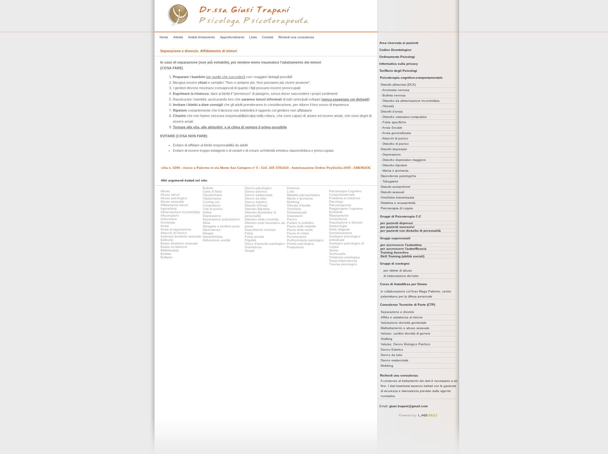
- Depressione (391, 154)
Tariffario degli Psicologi (397, 70)
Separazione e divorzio (346, 222)
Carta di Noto (212, 191)
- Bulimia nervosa (393, 95)
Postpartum (295, 247)
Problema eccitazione (344, 198)
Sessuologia (338, 226)
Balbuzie (167, 240)
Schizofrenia (338, 219)
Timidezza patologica (344, 257)
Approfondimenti (232, 37)
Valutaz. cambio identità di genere (405, 333)
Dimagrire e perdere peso (221, 226)
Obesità (388, 106)
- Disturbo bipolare (394, 165)
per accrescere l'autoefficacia (403, 248)
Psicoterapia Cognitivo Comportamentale (345, 192)
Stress (333, 250)
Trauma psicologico (343, 264)
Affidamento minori (174, 205)
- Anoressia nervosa (395, 90)
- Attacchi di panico (394, 138)
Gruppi (250, 250)
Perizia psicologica (300, 243)
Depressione (212, 216)
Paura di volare (298, 233)
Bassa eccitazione (174, 246)
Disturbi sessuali (392, 192)
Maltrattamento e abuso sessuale (405, 328)
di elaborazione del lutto (401, 276)
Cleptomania (212, 198)
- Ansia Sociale (391, 127)
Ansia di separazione (176, 229)
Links (253, 37)
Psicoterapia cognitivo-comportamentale (411, 77)
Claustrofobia (212, 195)
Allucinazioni (170, 215)
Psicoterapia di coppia (397, 208)
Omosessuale (297, 212)
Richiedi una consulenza (296, 37)
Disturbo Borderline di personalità (260, 214)
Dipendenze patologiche (398, 176)
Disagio (208, 233)
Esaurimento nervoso (260, 229)
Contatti (267, 37)
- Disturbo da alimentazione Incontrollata (410, 100)
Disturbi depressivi (394, 149)
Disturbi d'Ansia (256, 205)
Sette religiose (339, 229)
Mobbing (293, 202)
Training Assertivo (394, 252)
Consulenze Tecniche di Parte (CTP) (407, 304)
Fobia (249, 233)
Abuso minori (170, 194)
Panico (292, 219)
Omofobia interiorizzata (397, 197)
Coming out (211, 202)
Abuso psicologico (174, 198)
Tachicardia (337, 253)
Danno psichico (256, 191)
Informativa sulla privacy (397, 63)
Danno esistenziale (259, 195)
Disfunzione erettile (217, 240)
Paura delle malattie (301, 226)
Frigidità (250, 240)
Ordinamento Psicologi (396, 56)
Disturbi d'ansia (392, 111)
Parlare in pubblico (300, 222)
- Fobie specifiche (393, 122)
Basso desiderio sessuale (179, 243)
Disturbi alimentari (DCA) (398, 84)
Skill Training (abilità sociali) (402, 256)
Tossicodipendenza (343, 260)
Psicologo (336, 201)
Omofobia (294, 209)
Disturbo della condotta (262, 219)
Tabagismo (390, 181)
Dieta (206, 222)
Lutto (290, 191)
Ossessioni (295, 216)
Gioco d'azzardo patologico (265, 243)
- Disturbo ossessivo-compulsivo (404, 117)
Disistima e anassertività (398, 203)
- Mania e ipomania (394, 170)
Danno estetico (256, 202)
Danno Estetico (392, 349)
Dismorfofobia (213, 236)
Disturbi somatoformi (395, 186)
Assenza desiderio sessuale (181, 236)
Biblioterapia (170, 250)
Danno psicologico (258, 188)
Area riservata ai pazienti (397, 43)
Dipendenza (211, 229)
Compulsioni (211, 205)
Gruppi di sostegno (394, 263)
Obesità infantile (299, 205)
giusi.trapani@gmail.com (408, 406)
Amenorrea (169, 219)
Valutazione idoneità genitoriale (404, 322)
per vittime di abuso (397, 270)
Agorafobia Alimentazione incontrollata (180, 210)
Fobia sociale (254, 236)
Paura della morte (300, 229)
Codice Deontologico (394, 50)
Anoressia (168, 222)
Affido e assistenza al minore (402, 317)
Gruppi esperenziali (395, 238)
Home (164, 37)
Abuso (165, 191)
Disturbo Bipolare (257, 209)
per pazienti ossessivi (397, 227)
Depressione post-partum (221, 219)
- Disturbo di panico (395, 143)
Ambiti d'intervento (201, 37)
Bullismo (167, 257)
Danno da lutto (256, 198)
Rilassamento (339, 215)
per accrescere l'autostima (401, 245)
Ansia (165, 226)
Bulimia (166, 253)
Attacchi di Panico (174, 233)
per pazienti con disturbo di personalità (410, 230)
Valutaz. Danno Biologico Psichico (405, 344)
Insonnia (293, 188)
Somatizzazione (340, 233)
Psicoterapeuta (340, 205)
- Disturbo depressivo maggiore (403, 160)
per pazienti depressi (396, 223)
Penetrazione (297, 236)
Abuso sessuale (172, 201)
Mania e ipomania (300, 198)
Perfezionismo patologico (305, 240)
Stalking (386, 338)
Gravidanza (253, 247)
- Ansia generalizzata (396, 133)
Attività (178, 37)
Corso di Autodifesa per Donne (403, 284)
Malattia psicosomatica (303, 195)
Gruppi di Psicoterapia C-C (400, 216)
